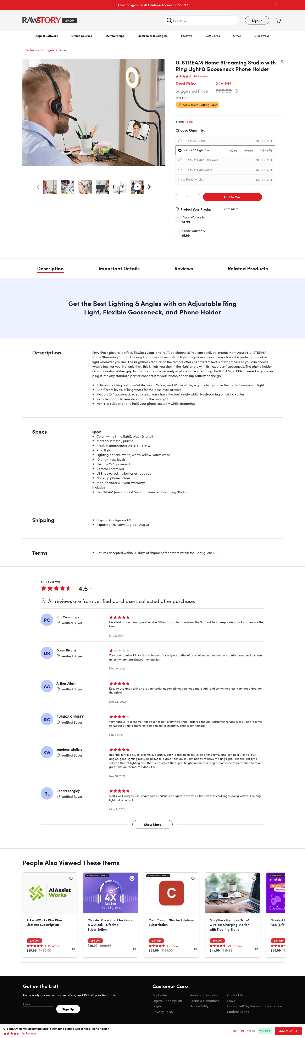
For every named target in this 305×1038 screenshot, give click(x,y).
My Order (159, 995)
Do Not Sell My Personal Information (254, 1006)
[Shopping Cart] (278, 20)
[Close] (277, 5)
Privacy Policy (162, 1011)
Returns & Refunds (204, 995)
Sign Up (68, 1009)
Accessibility (199, 1006)
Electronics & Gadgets (153, 36)
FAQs (231, 1000)
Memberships (114, 36)
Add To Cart (232, 197)
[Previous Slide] (38, 187)
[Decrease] (180, 197)
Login (156, 1006)
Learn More (230, 209)
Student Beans (238, 1011)
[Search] (169, 20)
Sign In (257, 20)
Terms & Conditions (204, 1000)
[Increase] (196, 197)
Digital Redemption (167, 1000)
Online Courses (81, 36)
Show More (152, 824)
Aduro (189, 121)
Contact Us (235, 995)
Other (237, 36)
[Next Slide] (149, 187)
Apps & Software (46, 36)
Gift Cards (213, 36)
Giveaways (262, 36)
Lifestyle (186, 36)
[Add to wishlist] (282, 61)
